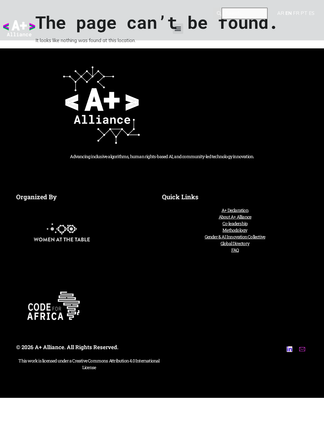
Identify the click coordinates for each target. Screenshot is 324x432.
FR (296, 13)
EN (288, 13)
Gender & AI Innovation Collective (235, 237)
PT (304, 13)
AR (280, 13)
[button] (178, 28)
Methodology (234, 230)
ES (312, 13)
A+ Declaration (234, 210)
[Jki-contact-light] (302, 349)
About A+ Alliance (235, 217)
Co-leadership (235, 223)
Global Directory (235, 243)
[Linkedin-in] (289, 349)
